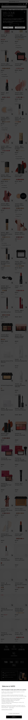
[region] (14, 700)
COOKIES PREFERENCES (14, 713)
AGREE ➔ (14, 717)
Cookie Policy (11, 707)
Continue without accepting (6, 709)
